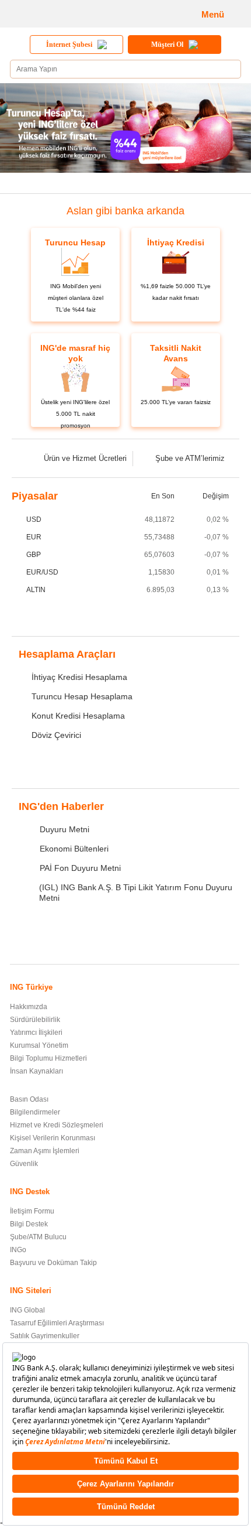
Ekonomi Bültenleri (74, 848)
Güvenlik (24, 1164)
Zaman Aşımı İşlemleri (44, 1151)
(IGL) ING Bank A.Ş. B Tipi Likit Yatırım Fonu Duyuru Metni (135, 893)
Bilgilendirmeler (35, 1112)
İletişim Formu (32, 1211)
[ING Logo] (50, 13)
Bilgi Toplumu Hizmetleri (48, 1058)
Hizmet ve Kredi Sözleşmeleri (56, 1125)
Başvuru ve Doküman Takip (53, 1263)
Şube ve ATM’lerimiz (190, 458)
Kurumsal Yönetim (39, 1045)
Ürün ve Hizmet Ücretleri (85, 458)
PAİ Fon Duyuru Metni (80, 868)
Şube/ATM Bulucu (38, 1237)
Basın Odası (29, 1099)
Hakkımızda (28, 1007)
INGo (18, 1250)
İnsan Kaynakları (36, 1071)
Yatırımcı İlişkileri (36, 1032)
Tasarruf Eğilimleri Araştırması (57, 1323)
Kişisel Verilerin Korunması (52, 1138)
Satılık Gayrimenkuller (44, 1336)
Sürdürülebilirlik (35, 1020)
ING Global (27, 1310)
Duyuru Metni (64, 829)
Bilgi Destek (29, 1224)
